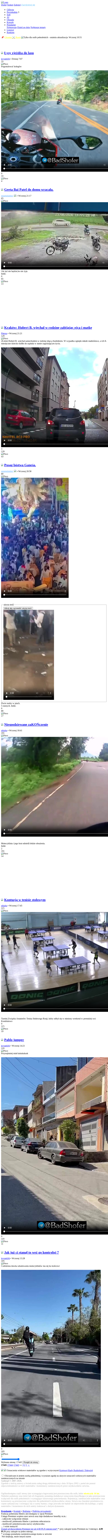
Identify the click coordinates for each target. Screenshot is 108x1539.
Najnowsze (12, 27)
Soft (8, 15)
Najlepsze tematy (38, 27)
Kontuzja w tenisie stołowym (25, 900)
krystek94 (5, 59)
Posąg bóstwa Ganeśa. (20, 465)
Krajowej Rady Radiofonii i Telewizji (76, 1470)
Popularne (11, 25)
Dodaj (4, 5)
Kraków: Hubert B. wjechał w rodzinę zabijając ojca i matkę (48, 327)
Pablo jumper (14, 1040)
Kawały (10, 22)
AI (8, 17)
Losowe (10, 30)
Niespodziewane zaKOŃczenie (26, 724)
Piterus (4, 333)
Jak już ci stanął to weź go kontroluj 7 (31, 1252)
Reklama (27, 1511)
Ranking (10, 32)
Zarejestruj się (28, 5)
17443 (16, 1465)
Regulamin (6, 1511)
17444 (10, 1465)
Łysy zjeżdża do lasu (19, 53)
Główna (10, 9)
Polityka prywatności (41, 1511)
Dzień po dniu (23, 27)
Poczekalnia (12, 12)
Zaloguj (17, 5)
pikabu (4, 730)
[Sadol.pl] (4, 2)
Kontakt (17, 1511)
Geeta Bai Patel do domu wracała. (28, 189)
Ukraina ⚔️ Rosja (12, 37)
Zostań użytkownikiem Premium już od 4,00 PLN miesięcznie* (29, 1529)
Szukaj (10, 5)
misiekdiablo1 (7, 196)
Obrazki (10, 20)
